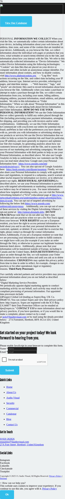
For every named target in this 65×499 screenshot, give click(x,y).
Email (4, 352)
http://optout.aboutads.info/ (31, 212)
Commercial (12, 408)
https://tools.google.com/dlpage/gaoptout (26, 169)
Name (4, 348)
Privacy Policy (55, 476)
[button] (13, 483)
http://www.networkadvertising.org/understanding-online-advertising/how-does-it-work (32, 198)
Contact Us (12, 424)
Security (10, 403)
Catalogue (11, 413)
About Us (11, 392)
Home (9, 387)
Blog (8, 419)
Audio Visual (13, 397)
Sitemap (3, 478)
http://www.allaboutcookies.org (20, 75)
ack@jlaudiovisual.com (14, 317)
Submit (9, 370)
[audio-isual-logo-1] (31, 54)
